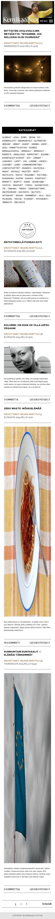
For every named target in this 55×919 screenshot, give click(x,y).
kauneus (33, 147)
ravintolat (40, 178)
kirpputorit (33, 154)
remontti (6, 181)
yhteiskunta (42, 198)
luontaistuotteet (11, 168)
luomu (17, 164)
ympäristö (7, 202)
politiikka (42, 174)
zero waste (19, 202)
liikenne (32, 161)
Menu (44, 21)
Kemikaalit (39, 150)
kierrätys (6, 154)
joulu (4, 147)
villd (48, 195)
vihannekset (31, 195)
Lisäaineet (7, 164)
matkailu (15, 171)
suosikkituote (41, 185)
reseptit (18, 181)
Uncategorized (9, 192)
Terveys (22, 188)
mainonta (26, 168)
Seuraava (46, 903)
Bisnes (24, 137)
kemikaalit (26, 150)
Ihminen (35, 144)
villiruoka (7, 198)
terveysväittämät (36, 188)
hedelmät (6, 144)
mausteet (26, 171)
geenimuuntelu (25, 140)
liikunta (43, 161)
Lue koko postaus (39, 105)
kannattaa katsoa (18, 147)
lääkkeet (37, 157)
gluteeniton (40, 140)
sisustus (6, 185)
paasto (19, 174)
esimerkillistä (9, 140)
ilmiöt (44, 144)
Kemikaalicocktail (10, 150)
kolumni (45, 154)
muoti (36, 171)
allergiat (6, 137)
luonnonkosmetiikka (32, 164)
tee (3, 188)
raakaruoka (8, 178)
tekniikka (12, 188)
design (32, 137)
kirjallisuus (19, 154)
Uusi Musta (24, 192)
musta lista (7, 174)
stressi (28, 185)
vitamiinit (29, 198)
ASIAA (16, 137)
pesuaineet (30, 174)
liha (25, 161)
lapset (17, 161)
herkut (16, 144)
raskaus (29, 178)
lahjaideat (7, 161)
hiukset (25, 144)
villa (41, 195)
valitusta (36, 192)
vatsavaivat (7, 195)
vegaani (19, 195)
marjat (5, 171)
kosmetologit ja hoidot (13, 157)
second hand (38, 181)
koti (29, 157)
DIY (38, 137)
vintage (18, 198)
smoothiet (18, 185)
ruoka (27, 181)
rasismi (19, 178)
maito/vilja (39, 168)
